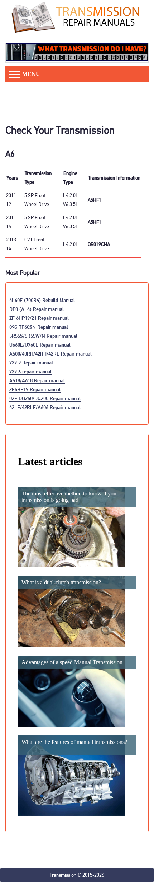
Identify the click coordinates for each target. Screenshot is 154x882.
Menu (30, 74)
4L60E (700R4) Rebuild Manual (42, 300)
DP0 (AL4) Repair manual (36, 309)
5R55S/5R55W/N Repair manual (43, 336)
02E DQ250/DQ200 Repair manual (45, 398)
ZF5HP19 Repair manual (35, 389)
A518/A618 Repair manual (37, 380)
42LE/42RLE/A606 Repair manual (45, 407)
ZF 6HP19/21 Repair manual (39, 318)
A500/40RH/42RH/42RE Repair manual (50, 354)
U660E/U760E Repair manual (40, 345)
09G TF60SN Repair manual (38, 327)
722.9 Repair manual (31, 362)
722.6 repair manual (30, 371)
